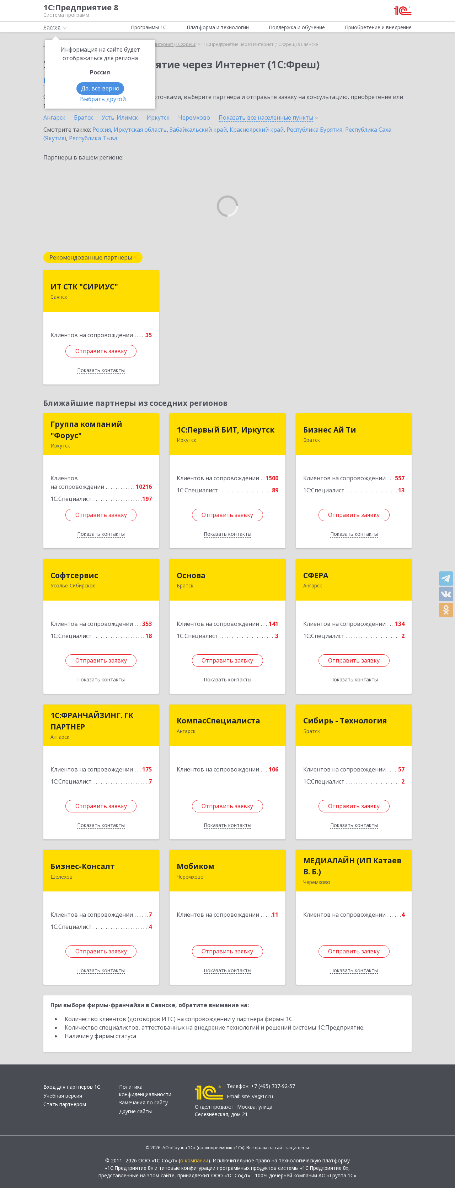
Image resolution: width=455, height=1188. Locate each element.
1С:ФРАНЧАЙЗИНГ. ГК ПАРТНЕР (91, 721)
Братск (83, 117)
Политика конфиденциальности (145, 1090)
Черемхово (194, 117)
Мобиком (195, 866)
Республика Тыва (93, 138)
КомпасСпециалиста (218, 721)
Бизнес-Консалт (82, 866)
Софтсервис (74, 575)
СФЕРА (315, 575)
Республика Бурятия (314, 130)
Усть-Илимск (120, 117)
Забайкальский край (198, 130)
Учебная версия (62, 1095)
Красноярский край (257, 130)
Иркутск (158, 117)
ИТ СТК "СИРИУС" (84, 287)
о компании (194, 1160)
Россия (101, 130)
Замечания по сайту (143, 1102)
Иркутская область (140, 130)
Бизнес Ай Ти (329, 430)
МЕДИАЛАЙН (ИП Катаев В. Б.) (352, 866)
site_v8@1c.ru (257, 1096)
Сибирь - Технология (345, 721)
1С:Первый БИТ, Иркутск (225, 430)
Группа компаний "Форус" (86, 429)
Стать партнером (64, 1104)
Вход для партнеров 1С (71, 1086)
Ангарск (54, 117)
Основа (191, 575)
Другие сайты (135, 1111)
